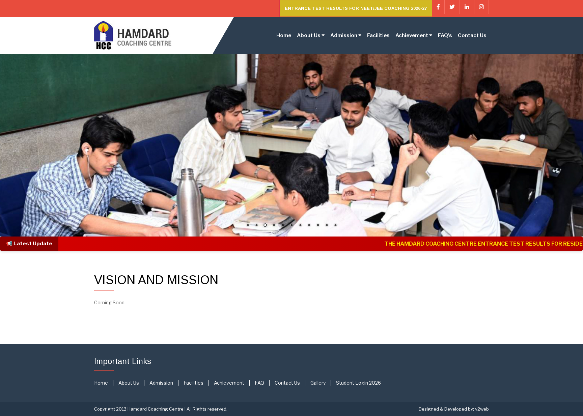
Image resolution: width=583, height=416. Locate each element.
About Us (128, 383)
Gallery (318, 383)
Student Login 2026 (358, 383)
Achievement (229, 383)
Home (283, 35)
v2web (482, 409)
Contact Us (472, 35)
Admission (161, 383)
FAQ (259, 383)
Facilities (378, 35)
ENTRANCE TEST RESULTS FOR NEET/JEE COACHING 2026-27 (356, 8)
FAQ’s (445, 35)
